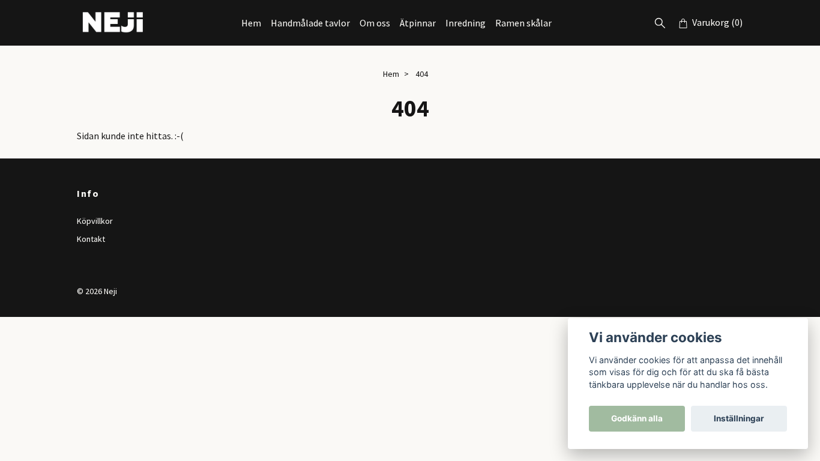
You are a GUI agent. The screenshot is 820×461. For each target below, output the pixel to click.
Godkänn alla (637, 418)
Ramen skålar (523, 23)
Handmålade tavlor (310, 23)
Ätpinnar (418, 23)
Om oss (375, 23)
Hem (251, 23)
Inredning (465, 23)
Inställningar (739, 418)
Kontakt (91, 239)
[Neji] (113, 23)
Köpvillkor (95, 220)
